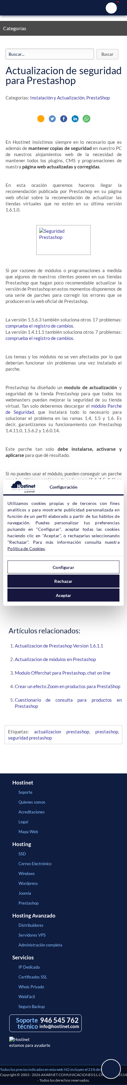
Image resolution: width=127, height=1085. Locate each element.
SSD (22, 853)
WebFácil (26, 996)
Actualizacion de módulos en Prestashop (55, 659)
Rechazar (63, 581)
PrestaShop (98, 97)
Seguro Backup (31, 1006)
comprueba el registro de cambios (39, 326)
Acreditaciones (31, 811)
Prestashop (28, 903)
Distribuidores (30, 925)
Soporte (25, 792)
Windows (26, 873)
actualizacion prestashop (61, 731)
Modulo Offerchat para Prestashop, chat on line (62, 673)
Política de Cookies (26, 548)
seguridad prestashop (30, 737)
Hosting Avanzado (33, 916)
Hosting (21, 844)
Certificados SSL (32, 976)
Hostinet (63, 7)
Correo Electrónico (34, 863)
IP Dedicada (29, 967)
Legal (23, 821)
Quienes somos (31, 802)
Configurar (63, 567)
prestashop (106, 731)
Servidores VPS (32, 935)
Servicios (23, 957)
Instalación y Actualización (57, 97)
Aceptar (64, 595)
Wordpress (28, 883)
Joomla (24, 893)
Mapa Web (28, 831)
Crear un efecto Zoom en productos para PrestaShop (67, 686)
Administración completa (40, 944)
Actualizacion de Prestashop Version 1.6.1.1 (59, 645)
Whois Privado (31, 986)
